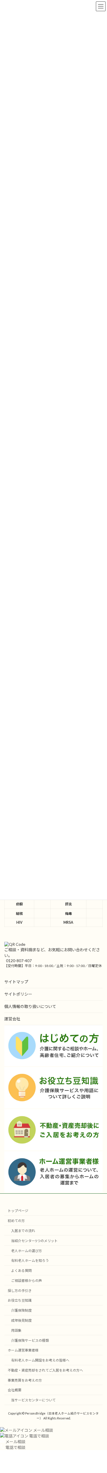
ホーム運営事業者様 (23, 1350)
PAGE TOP (99, 1423)
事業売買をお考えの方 (25, 1380)
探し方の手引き (20, 1290)
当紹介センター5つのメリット (34, 1240)
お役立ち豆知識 (20, 1300)
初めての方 (16, 1221)
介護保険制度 (21, 1310)
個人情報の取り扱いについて (30, 1006)
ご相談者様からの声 (26, 1280)
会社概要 (14, 1390)
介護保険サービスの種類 (30, 1340)
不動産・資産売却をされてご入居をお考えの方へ (45, 1370)
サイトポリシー (18, 994)
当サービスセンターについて (33, 1400)
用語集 (16, 1330)
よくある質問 (21, 1270)
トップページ (18, 1211)
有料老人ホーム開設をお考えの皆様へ (40, 1360)
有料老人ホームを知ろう (30, 1260)
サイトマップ (16, 981)
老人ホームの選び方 (26, 1250)
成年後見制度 (21, 1320)
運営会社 (12, 1018)
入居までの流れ (23, 1231)
